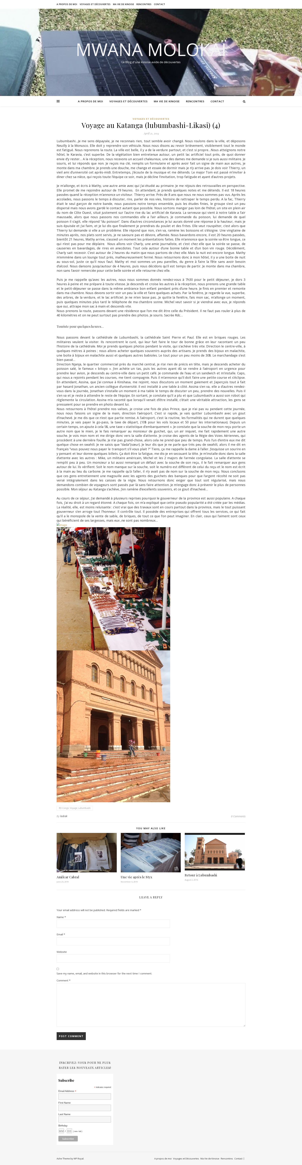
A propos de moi (67, 4)
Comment (63, 980)
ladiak (63, 816)
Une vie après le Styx (136, 877)
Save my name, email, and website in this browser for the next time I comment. (104, 973)
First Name (64, 1102)
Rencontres (144, 4)
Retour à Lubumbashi (201, 875)
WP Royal (79, 1158)
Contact (159, 4)
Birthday (62, 1125)
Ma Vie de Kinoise (123, 4)
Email (61, 934)
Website (62, 951)
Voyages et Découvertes (95, 4)
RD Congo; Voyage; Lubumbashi (75, 808)
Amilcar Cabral (68, 877)
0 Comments (238, 816)
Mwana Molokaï (151, 49)
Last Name (64, 1114)
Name (61, 917)
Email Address (67, 1091)
